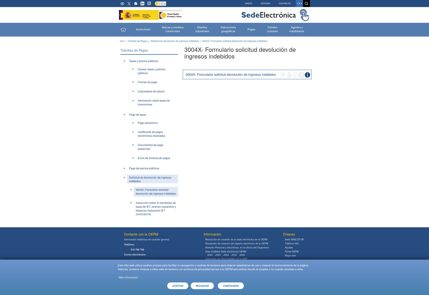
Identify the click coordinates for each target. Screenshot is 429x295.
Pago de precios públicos (144, 168)
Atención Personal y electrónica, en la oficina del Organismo (237, 247)
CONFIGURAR (231, 285)
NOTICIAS (265, 3)
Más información (128, 277)
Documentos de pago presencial (150, 147)
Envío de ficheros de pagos (154, 158)
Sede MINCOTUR (294, 239)
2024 (226, 254)
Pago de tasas (137, 114)
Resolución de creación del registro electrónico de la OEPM (236, 243)
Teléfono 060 (292, 243)
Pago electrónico (148, 123)
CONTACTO (285, 3)
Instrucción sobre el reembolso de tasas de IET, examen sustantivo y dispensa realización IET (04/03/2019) (156, 208)
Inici (122, 41)
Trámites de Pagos (137, 41)
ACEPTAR (177, 285)
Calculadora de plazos (151, 91)
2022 (210, 254)
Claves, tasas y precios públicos (151, 71)
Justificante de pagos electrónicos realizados (151, 134)
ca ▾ (299, 3)
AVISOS (248, 3)
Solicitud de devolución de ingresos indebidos (175, 41)
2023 (218, 254)
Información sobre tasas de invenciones (154, 102)
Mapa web (290, 255)
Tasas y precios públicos (143, 61)
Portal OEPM (292, 251)
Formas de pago (147, 82)
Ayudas (289, 247)
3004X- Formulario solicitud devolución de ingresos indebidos (234, 41)
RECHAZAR (202, 285)
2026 (242, 254)
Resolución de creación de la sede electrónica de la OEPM (236, 239)
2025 (234, 254)
